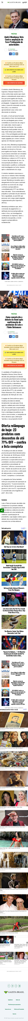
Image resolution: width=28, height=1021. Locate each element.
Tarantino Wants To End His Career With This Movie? (11, 748)
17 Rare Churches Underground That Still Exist (10, 868)
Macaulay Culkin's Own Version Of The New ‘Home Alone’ (12, 826)
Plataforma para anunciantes (14, 1004)
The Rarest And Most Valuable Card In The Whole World (12, 728)
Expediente (10, 999)
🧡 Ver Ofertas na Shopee (14, 83)
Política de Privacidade (19, 1009)
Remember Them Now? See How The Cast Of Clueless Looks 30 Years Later (20, 961)
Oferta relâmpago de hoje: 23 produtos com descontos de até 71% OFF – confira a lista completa (14, 436)
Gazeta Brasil (12, 49)
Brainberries (2, 729)
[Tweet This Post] (13, 53)
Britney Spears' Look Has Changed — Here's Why (11, 807)
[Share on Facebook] (10, 53)
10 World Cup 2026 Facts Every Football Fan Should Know (6, 961)
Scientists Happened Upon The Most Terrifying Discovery (12, 767)
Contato (14, 1014)
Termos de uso (8, 1009)
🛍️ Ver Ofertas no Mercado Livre (14, 70)
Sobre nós (18, 999)
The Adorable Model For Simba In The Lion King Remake (12, 787)
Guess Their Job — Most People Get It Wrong (10, 848)
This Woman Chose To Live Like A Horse (9, 932)
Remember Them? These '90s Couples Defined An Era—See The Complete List (21, 945)
